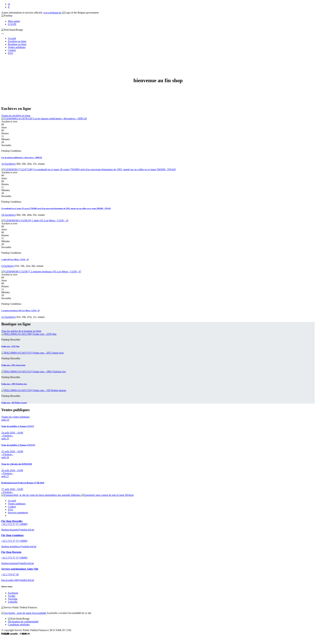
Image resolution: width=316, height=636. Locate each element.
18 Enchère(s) (8, 214)
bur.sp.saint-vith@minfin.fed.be (17, 580)
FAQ (10, 509)
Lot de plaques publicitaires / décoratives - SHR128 (21, 157)
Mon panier (14, 21)
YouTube (12, 598)
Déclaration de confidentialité (23, 621)
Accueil (12, 500)
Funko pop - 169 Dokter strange (14, 403)
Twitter (11, 595)
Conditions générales (19, 624)
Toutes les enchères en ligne (15, 115)
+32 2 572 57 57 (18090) (14, 540)
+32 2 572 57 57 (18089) (14, 524)
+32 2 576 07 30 (10, 574)
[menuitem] (12, 38)
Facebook (13, 593)
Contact (12, 506)
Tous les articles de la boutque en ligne (21, 331)
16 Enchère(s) (8, 163)
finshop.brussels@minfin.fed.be (17, 529)
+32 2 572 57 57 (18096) (14, 557)
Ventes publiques (17, 503)
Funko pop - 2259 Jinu (10, 346)
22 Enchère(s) (8, 317)
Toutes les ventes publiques (15, 416)
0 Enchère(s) (7, 266)
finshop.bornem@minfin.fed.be (17, 563)
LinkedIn (12, 601)
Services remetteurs (18, 512)
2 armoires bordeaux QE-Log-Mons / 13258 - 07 (20, 310)
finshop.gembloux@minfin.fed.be (18, 546)
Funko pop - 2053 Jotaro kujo (13, 365)
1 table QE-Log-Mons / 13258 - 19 (15, 259)
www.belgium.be (52, 12)
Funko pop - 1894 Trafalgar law (14, 384)
